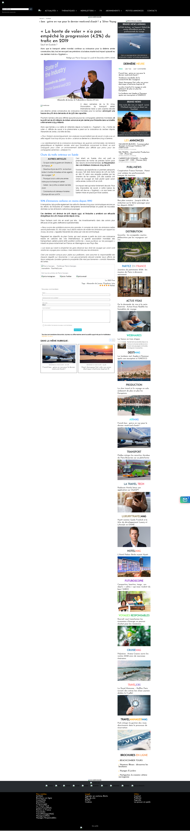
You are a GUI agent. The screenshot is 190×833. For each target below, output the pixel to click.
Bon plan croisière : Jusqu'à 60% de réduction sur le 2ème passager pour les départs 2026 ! (134, 203)
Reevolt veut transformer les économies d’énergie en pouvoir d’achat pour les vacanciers (131, 621)
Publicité (137, 798)
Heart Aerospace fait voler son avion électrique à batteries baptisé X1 (96, 368)
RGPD (87, 800)
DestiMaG (40, 802)
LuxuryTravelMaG (44, 808)
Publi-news (134, 167)
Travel (134, 685)
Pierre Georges (81, 58)
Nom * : (44, 293)
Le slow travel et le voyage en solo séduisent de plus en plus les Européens (132, 89)
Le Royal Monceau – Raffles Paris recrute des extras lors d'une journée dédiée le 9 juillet (134, 690)
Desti (134, 352)
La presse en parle (142, 802)
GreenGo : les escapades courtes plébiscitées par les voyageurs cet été (132, 237)
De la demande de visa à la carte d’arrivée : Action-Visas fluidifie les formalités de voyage (133, 307)
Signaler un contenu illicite (96, 796)
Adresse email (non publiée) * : (50, 298)
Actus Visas (134, 301)
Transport (134, 452)
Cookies (88, 802)
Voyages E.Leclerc (128, 771)
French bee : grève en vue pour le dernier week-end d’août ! (41, 21)
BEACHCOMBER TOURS (131, 761)
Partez (134, 266)
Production (134, 385)
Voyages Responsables (46, 818)
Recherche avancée (9, 12)
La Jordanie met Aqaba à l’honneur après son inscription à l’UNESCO (133, 94)
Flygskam (107, 283)
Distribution (134, 231)
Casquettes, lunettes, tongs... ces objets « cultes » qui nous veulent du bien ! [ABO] (134, 587)
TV (101, 11)
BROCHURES (134, 755)
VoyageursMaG (43, 816)
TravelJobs (40, 812)
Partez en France (43, 810)
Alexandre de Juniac (94, 283)
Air (134, 419)
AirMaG (48, 18)
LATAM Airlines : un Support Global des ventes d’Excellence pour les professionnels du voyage (134, 29)
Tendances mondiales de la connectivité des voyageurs (129, 79)
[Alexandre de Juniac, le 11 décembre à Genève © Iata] (78, 60)
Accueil (41, 18)
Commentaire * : (47, 308)
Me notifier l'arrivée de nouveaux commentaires (58, 325)
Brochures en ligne (44, 798)
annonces (134, 140)
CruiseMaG (41, 800)
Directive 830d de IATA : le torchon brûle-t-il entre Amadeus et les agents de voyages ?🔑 (57, 172)
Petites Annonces (134, 11)
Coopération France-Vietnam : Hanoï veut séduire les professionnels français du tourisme (134, 173)
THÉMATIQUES (69, 11)
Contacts (152, 11)
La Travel (134, 484)
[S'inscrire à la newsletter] (185, 499)
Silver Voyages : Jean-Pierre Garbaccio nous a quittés (107, 21)
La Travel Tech (42, 806)
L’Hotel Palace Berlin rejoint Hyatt (133, 555)
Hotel (134, 551)
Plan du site (90, 798)
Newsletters (88, 11)
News (121, 69)
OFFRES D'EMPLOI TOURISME (127, 149)
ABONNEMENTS (114, 11)
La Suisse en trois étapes (129, 339)
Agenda (137, 800)
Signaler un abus (47, 336)
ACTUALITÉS (51, 11)
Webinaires (134, 335)
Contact (137, 796)
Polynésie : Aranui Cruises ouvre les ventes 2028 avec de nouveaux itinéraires (133, 656)
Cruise (134, 650)
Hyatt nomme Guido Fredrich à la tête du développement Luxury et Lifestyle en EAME (132, 522)
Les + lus (128, 69)
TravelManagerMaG (45, 814)
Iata (113, 283)
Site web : (45, 303)
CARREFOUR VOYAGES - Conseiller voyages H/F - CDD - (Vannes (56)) (133, 159)
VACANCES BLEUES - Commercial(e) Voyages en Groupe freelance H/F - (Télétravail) (134, 146)
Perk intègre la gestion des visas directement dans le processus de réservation (132, 725)
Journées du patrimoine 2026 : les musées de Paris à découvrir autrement (132, 272)
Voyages (134, 615)
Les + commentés (139, 69)
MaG (134, 516)
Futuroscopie (134, 581)
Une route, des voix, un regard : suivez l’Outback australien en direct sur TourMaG (134, 107)
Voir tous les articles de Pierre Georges (54, 273)
